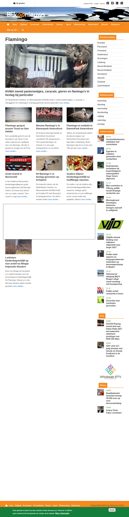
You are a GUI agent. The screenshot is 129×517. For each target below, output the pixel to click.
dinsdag (101, 104)
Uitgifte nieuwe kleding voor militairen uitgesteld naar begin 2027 (113, 242)
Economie (34, 24)
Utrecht (100, 78)
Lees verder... (65, 103)
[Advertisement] (49, 221)
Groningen (102, 58)
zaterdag (101, 120)
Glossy (60, 24)
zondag (101, 124)
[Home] (26, 15)
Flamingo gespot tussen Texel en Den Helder (17, 128)
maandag (101, 101)
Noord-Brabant (104, 66)
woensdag (102, 108)
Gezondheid (48, 24)
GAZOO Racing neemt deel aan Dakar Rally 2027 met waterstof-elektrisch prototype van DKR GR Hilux (114, 331)
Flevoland (102, 47)
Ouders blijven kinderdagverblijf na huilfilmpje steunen (78, 177)
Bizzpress (115, 24)
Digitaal (23, 24)
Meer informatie (62, 513)
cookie (96, 4)
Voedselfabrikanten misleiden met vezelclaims (115, 141)
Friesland (101, 51)
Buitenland (93, 24)
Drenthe (101, 43)
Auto (15, 24)
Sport (68, 24)
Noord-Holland (104, 70)
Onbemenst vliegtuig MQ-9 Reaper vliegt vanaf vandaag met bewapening (114, 279)
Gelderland (102, 54)
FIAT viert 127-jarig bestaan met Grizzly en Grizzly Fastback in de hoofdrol (114, 351)
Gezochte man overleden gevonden (113, 303)
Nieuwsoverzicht (8, 24)
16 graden (20, 3)
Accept (112, 510)
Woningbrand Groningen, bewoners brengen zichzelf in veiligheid (114, 205)
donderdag (102, 112)
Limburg (101, 62)
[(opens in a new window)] (108, 4)
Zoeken (22, 30)
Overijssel (102, 74)
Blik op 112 (12, 30)
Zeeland (101, 82)
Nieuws (105, 24)
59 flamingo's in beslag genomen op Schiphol (47, 177)
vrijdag (100, 116)
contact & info (88, 4)
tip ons (102, 4)
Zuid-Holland (103, 86)
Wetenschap (79, 24)
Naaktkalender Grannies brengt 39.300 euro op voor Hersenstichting (114, 398)
